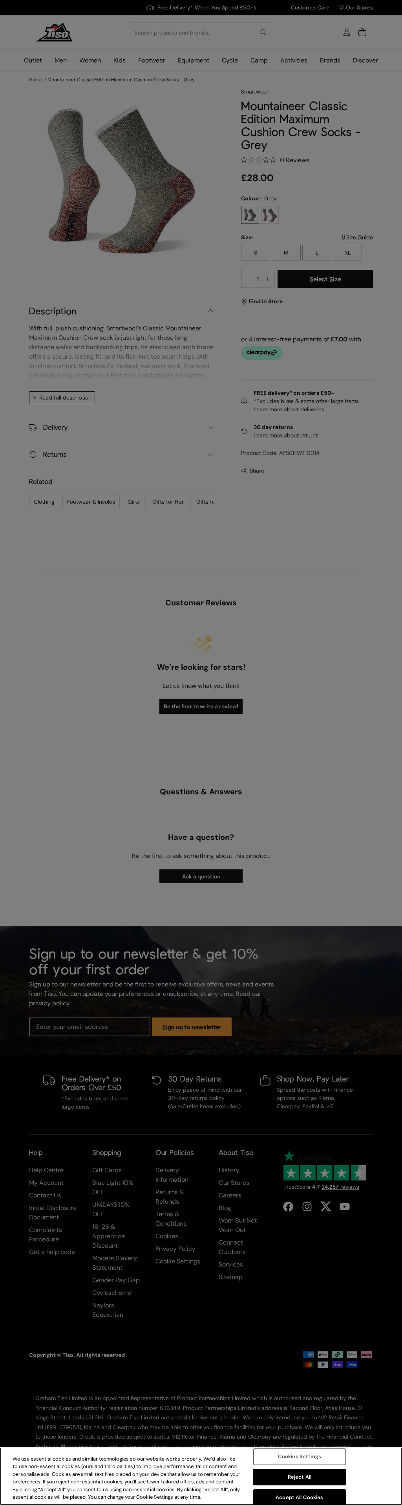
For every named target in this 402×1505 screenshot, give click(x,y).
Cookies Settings (299, 1457)
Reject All (299, 1477)
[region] (201, 1476)
